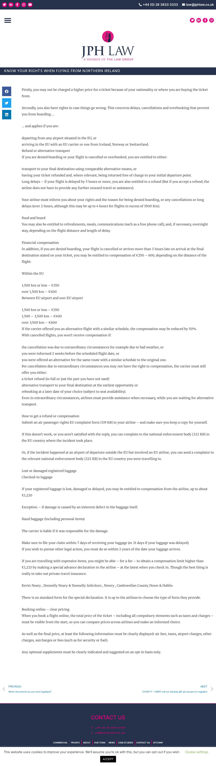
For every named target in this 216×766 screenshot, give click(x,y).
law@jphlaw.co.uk (110, 733)
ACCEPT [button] (108, 759)
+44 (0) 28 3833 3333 (110, 728)
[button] (7, 20)
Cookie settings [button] (196, 752)
